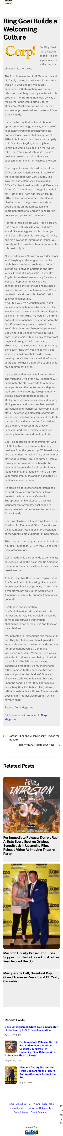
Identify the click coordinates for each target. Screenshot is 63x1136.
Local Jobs (48, 1103)
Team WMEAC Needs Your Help (35, 744)
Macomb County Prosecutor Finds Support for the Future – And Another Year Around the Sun (31, 957)
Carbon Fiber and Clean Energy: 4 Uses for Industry (34, 737)
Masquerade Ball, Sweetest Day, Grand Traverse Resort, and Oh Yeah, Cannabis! (31, 977)
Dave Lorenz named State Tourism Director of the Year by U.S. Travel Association (31, 1028)
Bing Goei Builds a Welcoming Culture (30, 29)
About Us (21, 1103)
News (37, 1103)
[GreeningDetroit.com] (8, 2)
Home (11, 1103)
